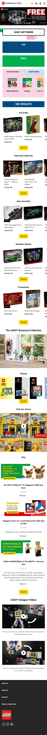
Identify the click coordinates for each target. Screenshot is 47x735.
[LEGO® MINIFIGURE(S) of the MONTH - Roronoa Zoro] (23, 549)
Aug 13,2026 (23, 527)
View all (23, 148)
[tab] (17, 23)
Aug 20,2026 (23, 491)
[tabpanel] (23, 16)
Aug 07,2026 (23, 568)
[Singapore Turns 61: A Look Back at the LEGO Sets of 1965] (23, 508)
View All (23, 193)
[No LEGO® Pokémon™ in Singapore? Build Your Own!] (23, 472)
